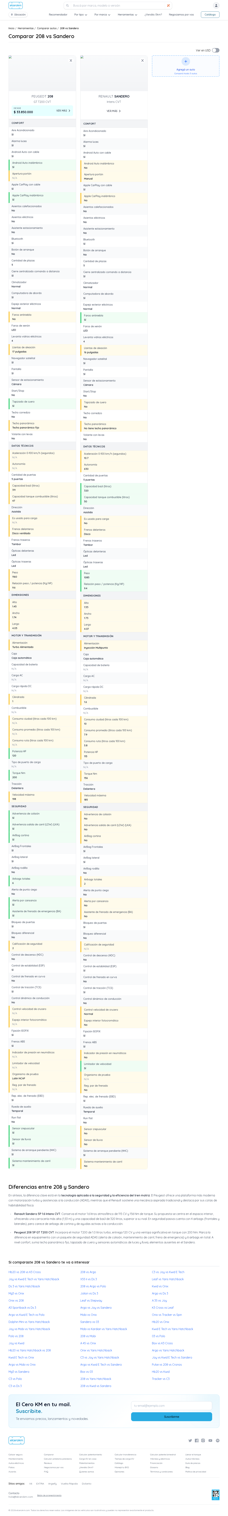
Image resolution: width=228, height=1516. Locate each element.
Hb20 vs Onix (160, 1322)
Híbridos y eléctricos (160, 1458)
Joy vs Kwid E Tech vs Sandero (172, 1357)
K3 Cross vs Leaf (163, 1307)
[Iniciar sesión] (216, 5)
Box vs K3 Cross (162, 1343)
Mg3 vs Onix (16, 1293)
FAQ (46, 1471)
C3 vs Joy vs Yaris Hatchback (99, 1357)
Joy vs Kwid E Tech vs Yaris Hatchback (34, 1279)
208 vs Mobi (88, 1336)
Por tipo (79, 14)
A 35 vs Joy (159, 1300)
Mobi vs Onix (88, 1315)
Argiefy (52, 1483)
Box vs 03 (86, 1371)
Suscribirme (171, 1416)
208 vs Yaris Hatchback (95, 1379)
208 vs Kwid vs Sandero (95, 1386)
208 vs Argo (88, 1272)
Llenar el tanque (193, 1454)
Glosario (154, 1467)
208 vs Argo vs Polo (93, 1286)
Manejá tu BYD (122, 1467)
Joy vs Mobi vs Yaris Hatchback (29, 1329)
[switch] (215, 50)
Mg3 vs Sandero (19, 1371)
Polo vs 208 (16, 1336)
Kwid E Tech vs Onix (21, 1357)
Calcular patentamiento (90, 1454)
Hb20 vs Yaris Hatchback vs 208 (30, 1350)
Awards (12, 1471)
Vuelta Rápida (69, 1483)
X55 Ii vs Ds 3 (88, 1279)
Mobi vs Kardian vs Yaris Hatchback (103, 1329)
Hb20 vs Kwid (161, 1371)
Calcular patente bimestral (163, 1454)
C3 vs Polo (15, 1379)
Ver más (61, 110)
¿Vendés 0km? (153, 14)
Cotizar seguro (15, 1454)
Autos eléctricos (16, 1463)
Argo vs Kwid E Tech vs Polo (27, 1315)
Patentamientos (86, 1463)
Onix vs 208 (16, 1300)
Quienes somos (86, 1471)
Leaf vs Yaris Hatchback (168, 1279)
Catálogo (210, 14)
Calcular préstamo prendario (58, 1458)
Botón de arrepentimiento (49, 1495)
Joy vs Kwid (16, 1343)
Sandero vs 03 (89, 1322)
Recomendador (58, 14)
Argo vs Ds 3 (160, 1293)
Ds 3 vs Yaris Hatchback (24, 1286)
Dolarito (86, 1483)
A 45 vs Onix (88, 1343)
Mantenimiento (16, 1458)
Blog (187, 1467)
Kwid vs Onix (160, 1286)
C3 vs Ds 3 (15, 1386)
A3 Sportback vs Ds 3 (22, 1307)
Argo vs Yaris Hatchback (168, 1350)
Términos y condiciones (161, 1471)
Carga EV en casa (87, 1458)
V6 (30, 1483)
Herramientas (126, 14)
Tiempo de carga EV (124, 1458)
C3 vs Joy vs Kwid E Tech (168, 1272)
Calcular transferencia (125, 1454)
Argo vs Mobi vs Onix (22, 1364)
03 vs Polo (158, 1336)
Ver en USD (203, 50)
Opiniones (119, 1471)
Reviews (48, 1463)
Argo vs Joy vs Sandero (96, 1307)
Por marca (101, 14)
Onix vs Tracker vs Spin (167, 1315)
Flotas (11, 1467)
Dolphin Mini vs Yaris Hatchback (29, 1322)
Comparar (49, 1454)
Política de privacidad (195, 1471)
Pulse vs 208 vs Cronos (167, 1364)
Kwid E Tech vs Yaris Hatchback (172, 1329)
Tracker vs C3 (161, 1379)
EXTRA (40, 1483)
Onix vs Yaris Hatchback (96, 1350)
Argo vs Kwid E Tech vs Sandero (101, 1364)
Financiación (156, 1463)
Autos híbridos (192, 1458)
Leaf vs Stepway (91, 1300)
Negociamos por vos (181, 14)
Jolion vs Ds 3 (89, 1293)
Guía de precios (192, 1463)
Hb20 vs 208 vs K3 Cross (25, 1272)
